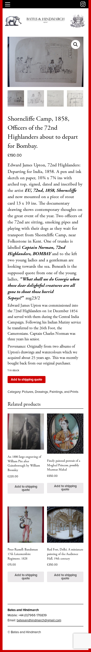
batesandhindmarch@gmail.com (39, 620)
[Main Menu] (7, 4)
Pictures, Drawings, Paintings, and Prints (50, 392)
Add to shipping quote (26, 380)
